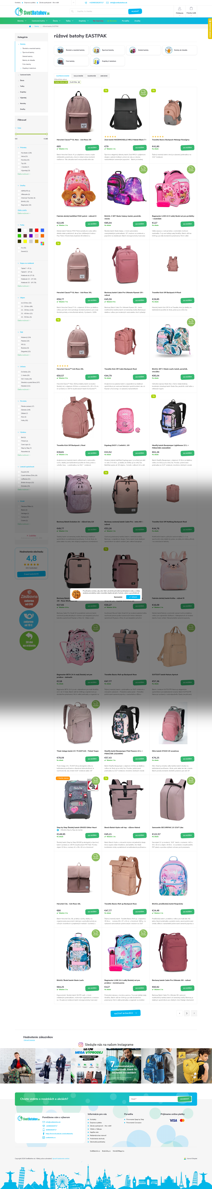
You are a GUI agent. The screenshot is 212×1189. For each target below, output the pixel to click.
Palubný (25, 341)
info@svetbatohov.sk (53, 1122)
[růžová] (37, 236)
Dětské (24, 413)
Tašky (22, 86)
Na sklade (26, 153)
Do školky (25, 372)
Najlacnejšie (78, 76)
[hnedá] (25, 236)
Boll (23, 438)
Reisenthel (25, 452)
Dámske (25, 410)
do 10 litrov (26, 303)
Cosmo (24, 521)
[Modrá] (43, 230)
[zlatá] (37, 242)
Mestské (25, 386)
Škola (22, 80)
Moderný (25, 337)
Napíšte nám (94, 1132)
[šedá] (31, 230)
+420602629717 (51, 1126)
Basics (24, 510)
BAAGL (24, 202)
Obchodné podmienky (97, 1142)
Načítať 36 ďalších (123, 1013)
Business (24, 348)
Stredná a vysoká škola (30, 382)
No (23, 248)
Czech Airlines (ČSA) (29, 476)
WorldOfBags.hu (118, 1151)
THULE (24, 441)
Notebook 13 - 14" (28, 279)
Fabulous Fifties (27, 506)
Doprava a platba (29, 3)
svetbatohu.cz (51, 1138)
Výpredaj (23, 98)
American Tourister (28, 198)
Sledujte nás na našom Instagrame (109, 1045)
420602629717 (51, 1130)
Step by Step (26, 448)
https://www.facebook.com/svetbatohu (59, 1134)
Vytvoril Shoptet (192, 1159)
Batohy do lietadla (29, 60)
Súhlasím (134, 597)
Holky (24, 420)
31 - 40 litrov (26, 314)
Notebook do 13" (27, 276)
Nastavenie (118, 597)
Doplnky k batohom (29, 68)
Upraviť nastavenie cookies (60, 1159)
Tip (23, 164)
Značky (22, 109)
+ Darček (25, 167)
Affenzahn (25, 194)
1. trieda (25, 375)
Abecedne (103, 76)
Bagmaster (26, 205)
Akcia (24, 156)
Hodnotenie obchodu (97, 1139)
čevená (24, 251)
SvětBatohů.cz (95, 1151)
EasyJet (24, 472)
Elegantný (25, 352)
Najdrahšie (92, 76)
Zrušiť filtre (32, 536)
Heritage (24, 514)
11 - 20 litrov (26, 306)
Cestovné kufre (25, 75)
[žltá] (25, 242)
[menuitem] (22, 20)
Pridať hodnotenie (31, 574)
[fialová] (31, 236)
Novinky (23, 103)
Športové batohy (28, 52)
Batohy (22, 44)
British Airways (27, 483)
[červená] (37, 230)
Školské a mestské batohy (31, 48)
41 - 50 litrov (26, 317)
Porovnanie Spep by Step (135, 1119)
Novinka (25, 160)
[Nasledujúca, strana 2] (187, 1013)
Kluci (23, 417)
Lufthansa (25, 479)
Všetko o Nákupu (96, 1129)
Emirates (25, 486)
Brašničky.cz (106, 1151)
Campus (24, 517)
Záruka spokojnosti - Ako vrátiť (49, 3)
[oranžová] (43, 236)
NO (23, 344)
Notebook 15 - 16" (28, 283)
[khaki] (20, 242)
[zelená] (20, 236)
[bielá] (25, 230)
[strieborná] (31, 242)
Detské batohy (27, 56)
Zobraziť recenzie (29, 1040)
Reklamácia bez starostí (98, 1135)
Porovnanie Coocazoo (133, 1123)
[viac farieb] (43, 244)
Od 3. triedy (26, 379)
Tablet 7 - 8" (26, 268)
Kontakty (18, 3)
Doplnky (23, 92)
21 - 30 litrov (27, 310)
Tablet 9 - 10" (26, 272)
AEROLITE (25, 191)
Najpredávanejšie (62, 76)
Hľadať (135, 11)
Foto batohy (27, 64)
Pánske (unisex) (27, 406)
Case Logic (25, 445)
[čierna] (20, 230)
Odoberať (184, 1099)
